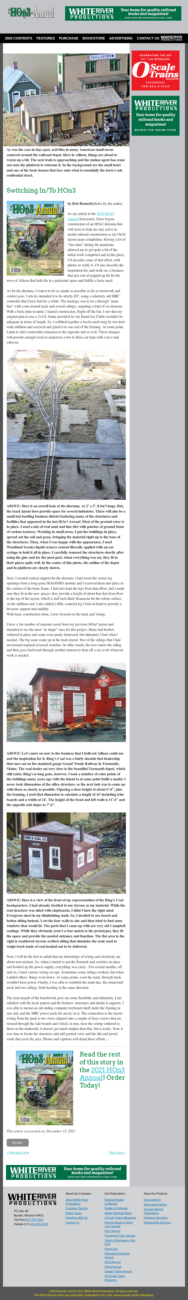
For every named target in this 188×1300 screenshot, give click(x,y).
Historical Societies (156, 1217)
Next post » (117, 1152)
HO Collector (113, 1231)
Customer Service (77, 1208)
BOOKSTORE (94, 38)
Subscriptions (152, 1199)
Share (17, 1142)
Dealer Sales (74, 1213)
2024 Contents (18, 38)
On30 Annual (113, 1262)
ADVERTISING (121, 38)
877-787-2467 (35, 1219)
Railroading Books (155, 1204)
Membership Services (157, 1222)
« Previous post (18, 1152)
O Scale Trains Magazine (120, 1217)
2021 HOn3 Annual (102, 1074)
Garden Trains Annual (118, 1271)
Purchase (68, 38)
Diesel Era (111, 1249)
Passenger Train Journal (120, 1235)
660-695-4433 (39, 1224)
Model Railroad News (118, 1213)
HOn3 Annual (113, 1267)
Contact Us (148, 38)
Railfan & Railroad (116, 1208)
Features (45, 38)
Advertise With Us (77, 1217)
